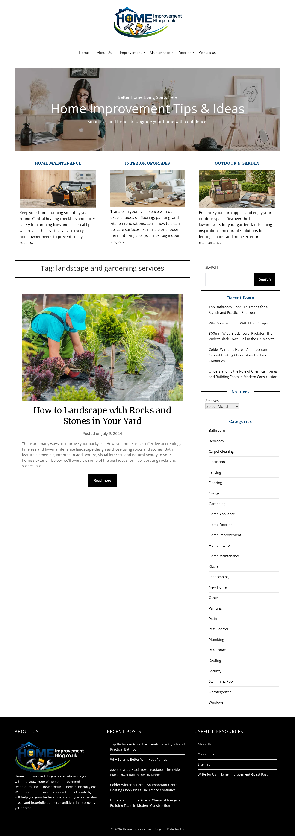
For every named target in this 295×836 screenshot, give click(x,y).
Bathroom (217, 430)
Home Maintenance (224, 556)
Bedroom (216, 441)
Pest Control (218, 629)
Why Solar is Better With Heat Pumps (238, 323)
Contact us (207, 52)
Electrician (217, 461)
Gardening (217, 503)
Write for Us (175, 829)
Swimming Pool (221, 681)
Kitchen (215, 566)
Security (215, 671)
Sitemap (204, 764)
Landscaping (219, 576)
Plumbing (216, 639)
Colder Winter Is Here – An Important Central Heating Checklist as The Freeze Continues (240, 355)
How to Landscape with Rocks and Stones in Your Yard (102, 415)
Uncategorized (220, 691)
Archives (212, 400)
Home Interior (220, 545)
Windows (216, 702)
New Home (218, 587)
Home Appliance (222, 514)
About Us (104, 52)
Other (213, 597)
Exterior (184, 52)
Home (84, 52)
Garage (214, 493)
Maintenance (160, 52)
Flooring (215, 482)
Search (211, 267)
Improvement (131, 52)
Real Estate (217, 650)
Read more (102, 480)
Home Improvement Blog (142, 829)
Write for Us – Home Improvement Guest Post (233, 774)
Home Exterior (220, 524)
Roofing (215, 660)
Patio (213, 618)
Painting (215, 608)
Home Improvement (225, 535)
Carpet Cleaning (221, 451)
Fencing (215, 472)
